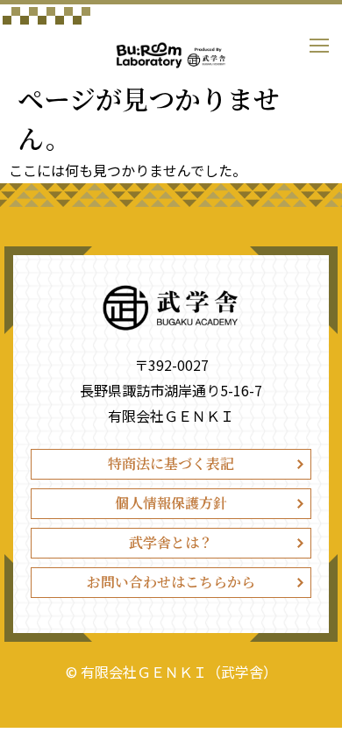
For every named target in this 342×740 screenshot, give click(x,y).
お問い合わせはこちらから (171, 582)
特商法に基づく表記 (171, 463)
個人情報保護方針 (171, 503)
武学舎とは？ (171, 542)
